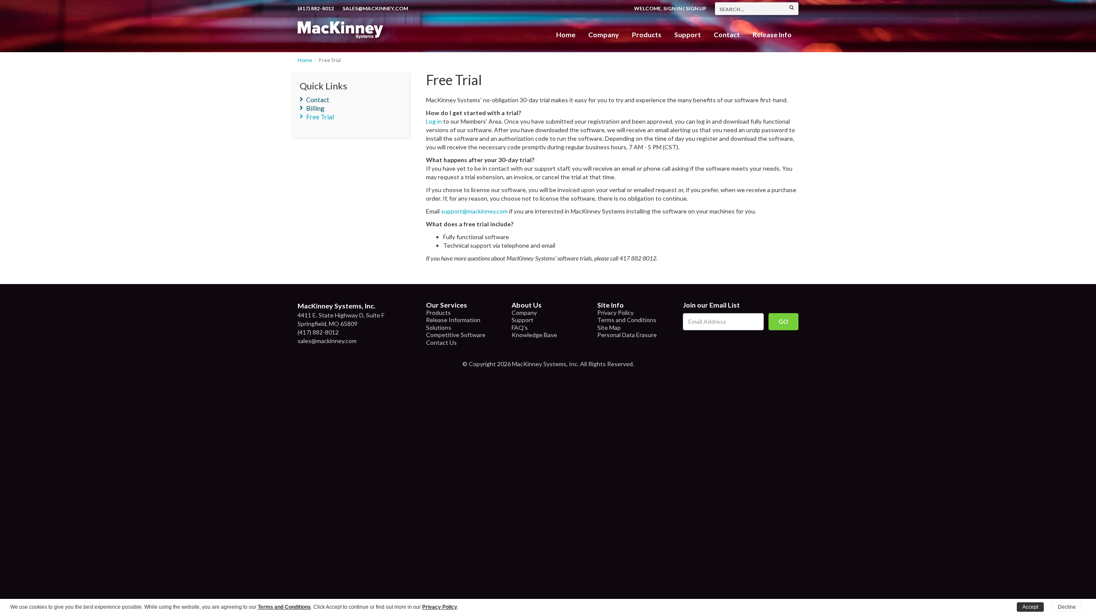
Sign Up (696, 8)
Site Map (609, 327)
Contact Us (441, 342)
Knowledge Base (534, 334)
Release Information (453, 319)
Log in (434, 121)
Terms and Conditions (626, 319)
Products (438, 312)
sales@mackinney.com (375, 8)
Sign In (672, 8)
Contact (727, 34)
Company (603, 34)
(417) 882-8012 (316, 8)
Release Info (772, 34)
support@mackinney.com (474, 211)
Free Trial (320, 117)
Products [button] (646, 34)
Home (565, 34)
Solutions (438, 327)
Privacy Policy (615, 312)
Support (687, 34)
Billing (315, 108)
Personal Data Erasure (627, 334)
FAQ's (520, 327)
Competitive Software (455, 334)
